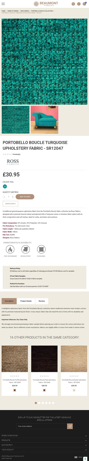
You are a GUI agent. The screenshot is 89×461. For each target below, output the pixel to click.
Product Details (26, 301)
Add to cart (25, 197)
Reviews (42, 301)
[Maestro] (76, 457)
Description (9, 301)
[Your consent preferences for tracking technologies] (85, 459)
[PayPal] (80, 457)
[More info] (17, 348)
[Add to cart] (12, 348)
